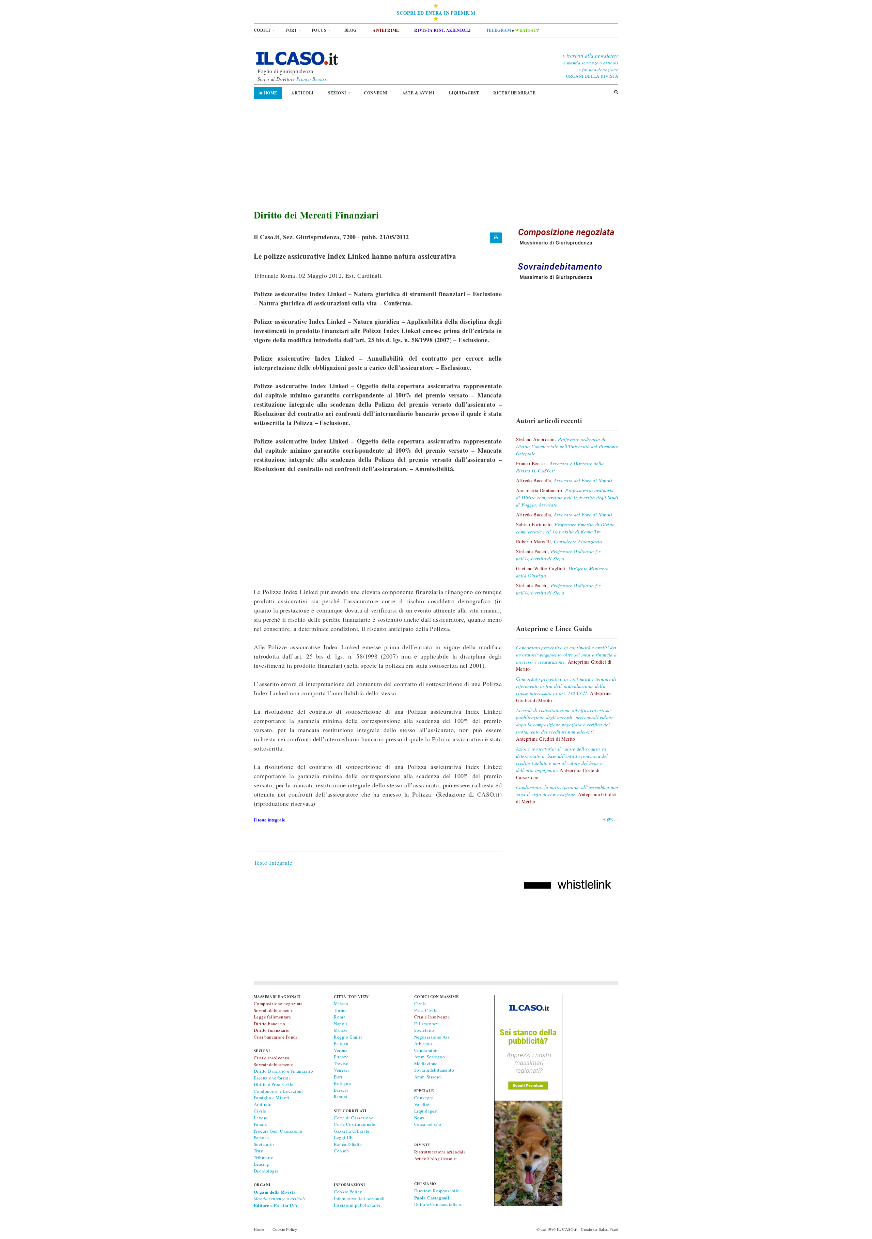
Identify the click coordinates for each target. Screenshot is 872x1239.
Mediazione (426, 1063)
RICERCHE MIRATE (514, 93)
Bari (338, 1077)
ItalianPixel (608, 1229)
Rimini (340, 1096)
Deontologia (266, 1171)
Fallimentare (426, 1024)
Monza (340, 1030)
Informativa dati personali (359, 1198)
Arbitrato (263, 1104)
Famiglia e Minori (272, 1097)
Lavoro (261, 1118)
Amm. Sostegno (429, 1057)
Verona (340, 1050)
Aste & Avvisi (418, 93)
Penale (260, 1124)
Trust (259, 1151)
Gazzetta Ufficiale (351, 1131)
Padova (341, 1043)
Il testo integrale (269, 819)
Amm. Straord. (428, 1077)
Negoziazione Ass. (432, 1037)
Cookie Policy (348, 1192)
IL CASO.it (567, 1229)
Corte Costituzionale (354, 1124)
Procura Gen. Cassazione (278, 1131)
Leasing (261, 1164)
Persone (261, 1137)
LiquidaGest (464, 93)
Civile (260, 1111)
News (419, 1118)
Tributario (264, 1157)
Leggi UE (343, 1137)
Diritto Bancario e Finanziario (283, 1071)
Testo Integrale (273, 862)
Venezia (341, 1070)
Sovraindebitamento (434, 1070)
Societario (264, 1144)
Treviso (341, 1063)
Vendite (422, 1104)
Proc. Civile (426, 1010)
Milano (341, 1003)
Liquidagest (426, 1111)
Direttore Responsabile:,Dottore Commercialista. (438, 1197)
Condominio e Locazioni (278, 1091)
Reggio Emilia (348, 1037)
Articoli (302, 93)
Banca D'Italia (348, 1144)
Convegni (376, 93)
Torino (340, 1010)
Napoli (340, 1024)
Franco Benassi (312, 79)
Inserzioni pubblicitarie (357, 1205)
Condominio (426, 1050)
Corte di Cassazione (353, 1118)
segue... (610, 818)
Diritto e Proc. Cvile (273, 1084)
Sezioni (337, 93)
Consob (341, 1151)
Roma (339, 1017)
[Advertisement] (436, 151)
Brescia (341, 1090)
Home (270, 93)
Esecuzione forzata (272, 1078)
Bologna (342, 1083)
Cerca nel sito (427, 1124)
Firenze (341, 1057)
